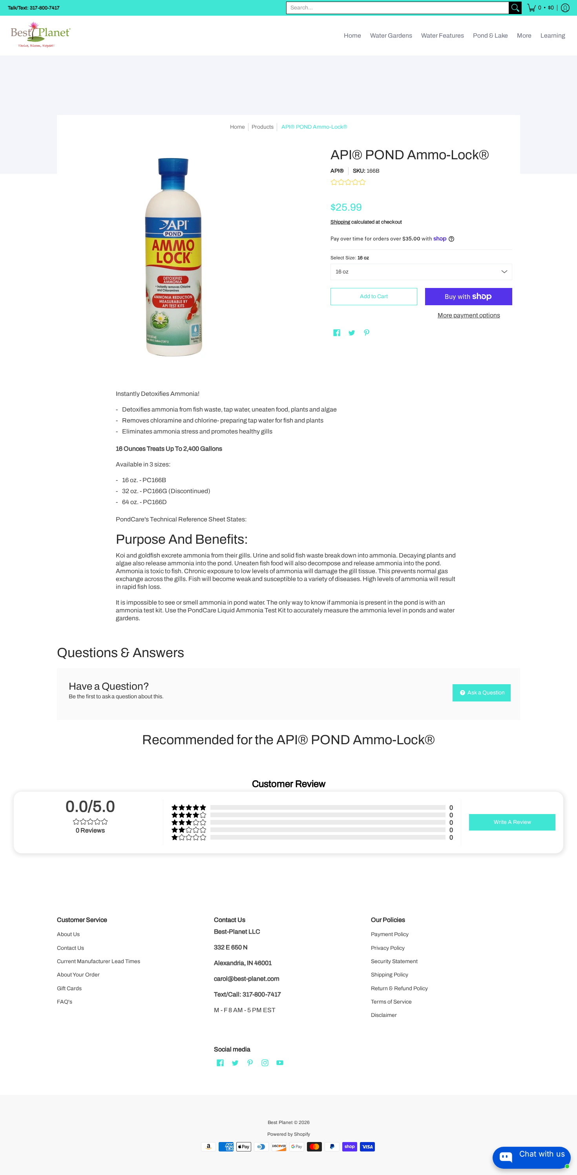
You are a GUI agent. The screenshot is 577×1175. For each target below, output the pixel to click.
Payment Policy (390, 934)
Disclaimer (384, 1015)
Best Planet (280, 1122)
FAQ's (64, 1002)
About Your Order (78, 975)
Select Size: (349, 258)
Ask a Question (485, 693)
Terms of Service (391, 1002)
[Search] (515, 8)
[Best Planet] (41, 36)
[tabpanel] (288, 504)
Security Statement (394, 961)
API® (337, 171)
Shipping (340, 222)
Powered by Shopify (288, 1134)
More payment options (469, 315)
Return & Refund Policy (399, 988)
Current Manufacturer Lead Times (98, 961)
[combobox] (397, 8)
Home (237, 127)
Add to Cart (374, 296)
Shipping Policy (389, 975)
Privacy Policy (388, 948)
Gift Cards (69, 988)
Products (263, 127)
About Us (68, 934)
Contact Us (70, 948)
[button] (540, 8)
